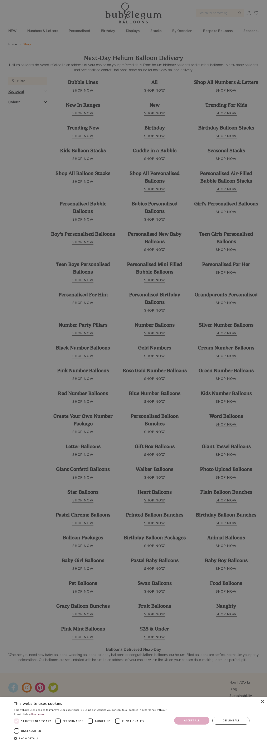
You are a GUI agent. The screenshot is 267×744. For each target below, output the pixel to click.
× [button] (262, 701)
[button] (91, 738)
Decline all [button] (231, 720)
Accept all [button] (192, 720)
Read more (38, 714)
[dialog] (133, 720)
